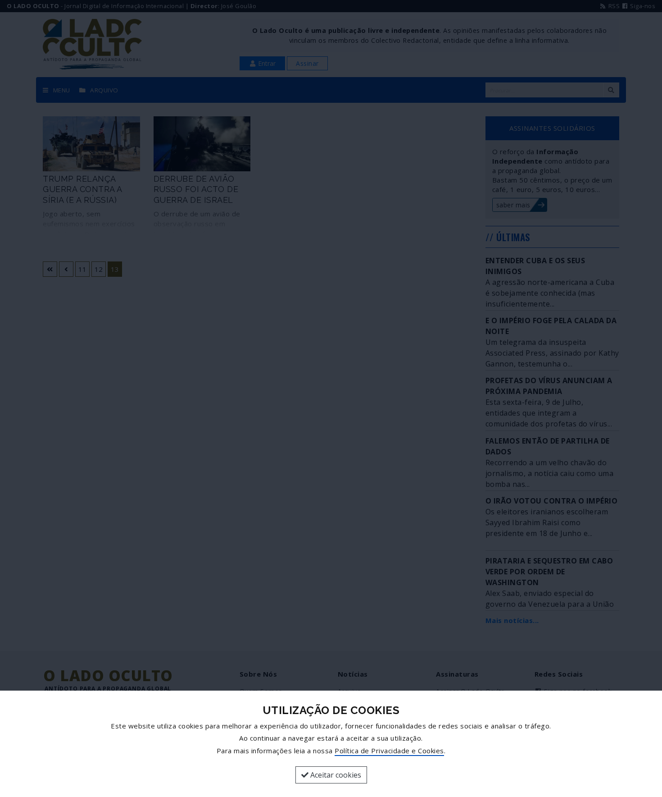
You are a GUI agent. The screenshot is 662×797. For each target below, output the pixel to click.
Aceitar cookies (334, 775)
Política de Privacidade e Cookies (389, 750)
